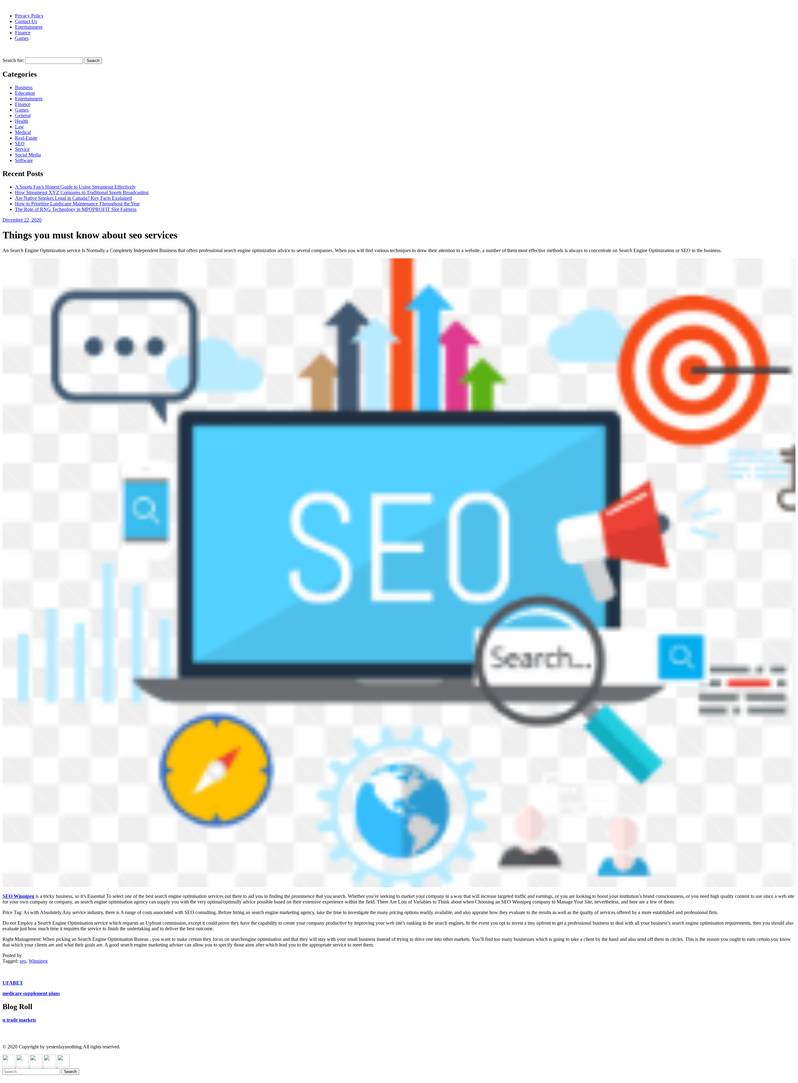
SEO (20, 143)
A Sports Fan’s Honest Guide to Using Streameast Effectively (75, 186)
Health (21, 121)
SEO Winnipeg (18, 896)
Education (25, 93)
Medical (23, 132)
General (23, 115)
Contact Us (26, 21)
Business (23, 87)
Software (24, 160)
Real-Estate (26, 138)
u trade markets (19, 1020)
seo (23, 961)
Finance (23, 32)
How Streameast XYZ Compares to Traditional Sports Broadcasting (82, 192)
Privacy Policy (29, 15)
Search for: (13, 60)
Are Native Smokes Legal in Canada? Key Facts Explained (73, 198)
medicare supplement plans (31, 993)
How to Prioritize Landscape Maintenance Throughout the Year (77, 203)
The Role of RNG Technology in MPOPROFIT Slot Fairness (76, 209)
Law (19, 126)
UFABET (12, 982)
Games (22, 38)
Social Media (28, 154)
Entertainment (28, 27)
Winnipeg (38, 961)
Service (22, 149)
